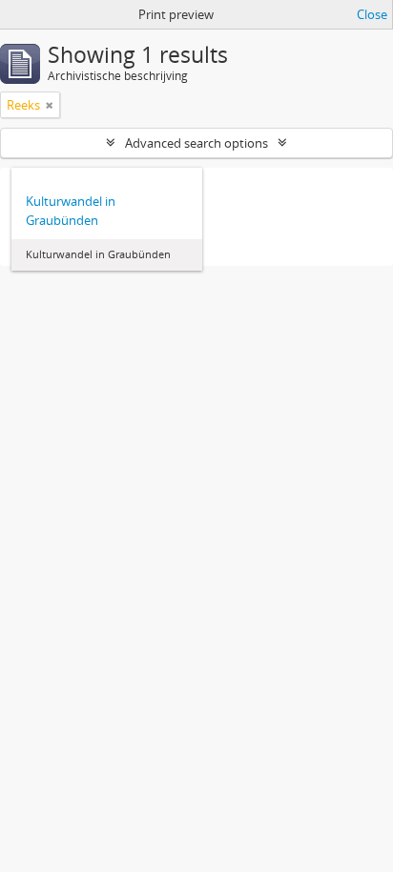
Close (372, 14)
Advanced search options (196, 143)
